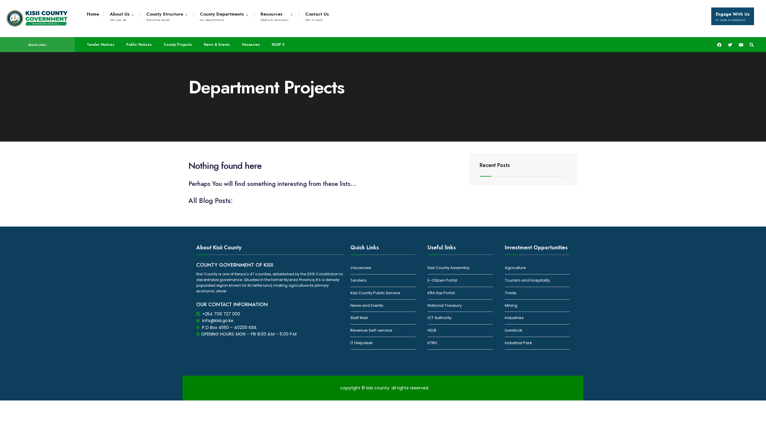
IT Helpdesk (361, 343)
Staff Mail (359, 318)
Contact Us (317, 16)
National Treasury (445, 305)
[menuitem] (122, 15)
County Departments (222, 16)
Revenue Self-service (371, 330)
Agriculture (515, 268)
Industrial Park (518, 343)
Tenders (358, 280)
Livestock (513, 330)
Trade (510, 293)
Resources (274, 16)
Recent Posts (495, 165)
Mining (511, 305)
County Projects (178, 44)
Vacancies (251, 44)
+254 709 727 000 (221, 314)
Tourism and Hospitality (527, 280)
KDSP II (278, 44)
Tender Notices (100, 44)
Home (93, 14)
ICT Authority (440, 318)
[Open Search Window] (751, 45)
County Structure (164, 16)
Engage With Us (733, 16)
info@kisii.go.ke (217, 321)
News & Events (217, 44)
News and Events (366, 305)
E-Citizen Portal (442, 280)
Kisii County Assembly (448, 268)
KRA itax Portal (441, 293)
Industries (514, 318)
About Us (120, 16)
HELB (432, 330)
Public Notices (139, 44)
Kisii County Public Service (375, 293)
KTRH (432, 343)
